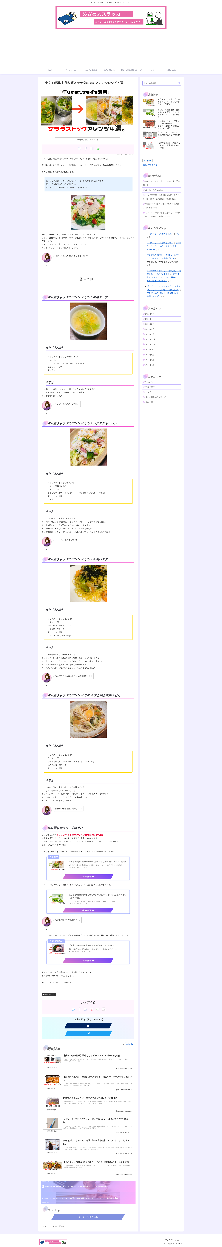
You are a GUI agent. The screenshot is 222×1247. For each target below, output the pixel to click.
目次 (86, 279)
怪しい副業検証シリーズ (155, 397)
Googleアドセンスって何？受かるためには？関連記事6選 (161, 206)
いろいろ (149, 382)
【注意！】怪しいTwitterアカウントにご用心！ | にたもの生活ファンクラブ (164, 277)
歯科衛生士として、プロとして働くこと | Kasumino (164, 246)
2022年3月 (149, 324)
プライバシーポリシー (173, 1240)
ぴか (177, 234)
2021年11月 (150, 344)
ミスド (148, 392)
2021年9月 (149, 355)
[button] (179, 83)
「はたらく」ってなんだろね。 (160, 234)
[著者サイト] (88, 1025)
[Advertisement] (111, 49)
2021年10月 (150, 350)
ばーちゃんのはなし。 (154, 190)
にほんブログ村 (148, 165)
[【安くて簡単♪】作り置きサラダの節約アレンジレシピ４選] (91, 148)
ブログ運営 (150, 387)
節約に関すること (50, 994)
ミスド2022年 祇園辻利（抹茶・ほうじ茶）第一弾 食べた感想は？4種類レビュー (161, 197)
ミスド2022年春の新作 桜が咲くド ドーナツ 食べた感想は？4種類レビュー (161, 214)
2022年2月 (149, 329)
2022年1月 (149, 334)
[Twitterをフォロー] (88, 1033)
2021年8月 (149, 360)
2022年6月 (149, 314)
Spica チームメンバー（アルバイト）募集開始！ (161, 183)
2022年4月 (149, 319)
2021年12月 (150, 339)
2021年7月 (149, 365)
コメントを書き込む (88, 1217)
